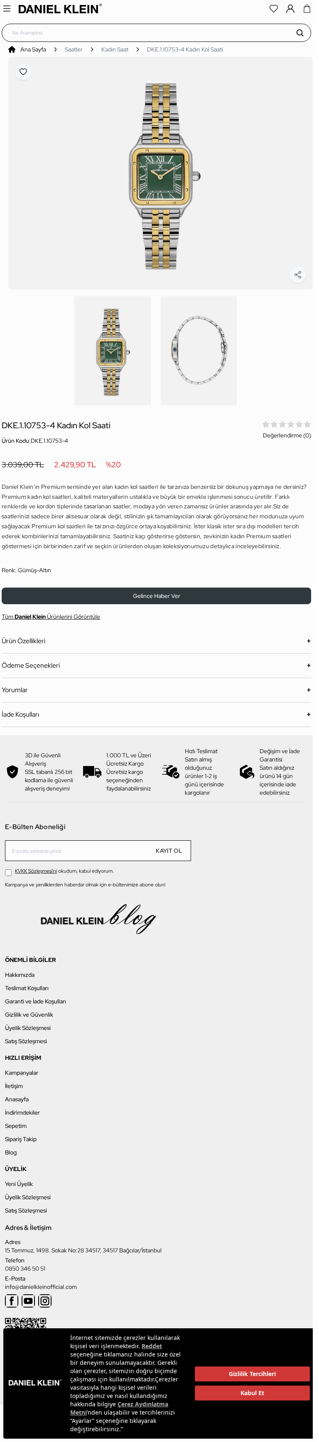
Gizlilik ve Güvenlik (29, 1010)
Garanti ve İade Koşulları (35, 996)
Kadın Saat (114, 49)
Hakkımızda (19, 970)
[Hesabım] (290, 9)
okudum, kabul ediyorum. (64, 866)
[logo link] (60, 8)
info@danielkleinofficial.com (41, 1282)
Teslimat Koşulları (27, 983)
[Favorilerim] (274, 9)
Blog (11, 1148)
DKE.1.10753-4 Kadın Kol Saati (185, 49)
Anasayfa (17, 1094)
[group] (160, 171)
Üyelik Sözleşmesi (28, 1023)
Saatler (74, 49)
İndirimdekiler (22, 1108)
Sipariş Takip (21, 1134)
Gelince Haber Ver (156, 591)
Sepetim (16, 1121)
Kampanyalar (21, 1068)
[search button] (299, 32)
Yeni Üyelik (19, 1179)
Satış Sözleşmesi (26, 1036)
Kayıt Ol (169, 846)
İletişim (14, 1081)
